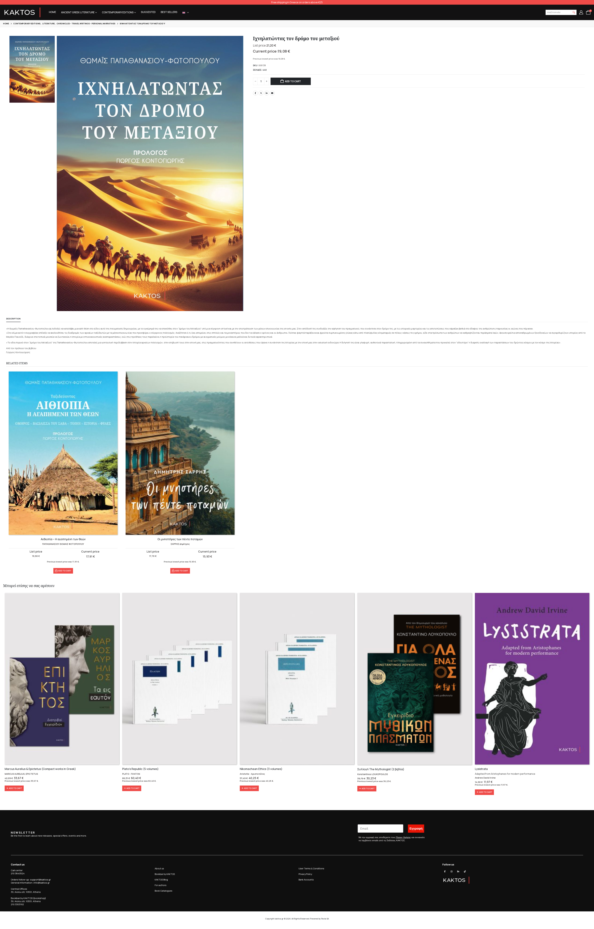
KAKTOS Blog (161, 879)
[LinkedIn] (458, 871)
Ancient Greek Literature (78, 12)
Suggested (148, 12)
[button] (574, 12)
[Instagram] (451, 871)
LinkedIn (266, 93)
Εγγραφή (416, 828)
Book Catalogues (163, 890)
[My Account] (581, 12)
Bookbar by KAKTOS (165, 874)
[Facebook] (444, 871)
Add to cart (293, 81)
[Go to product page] (63, 453)
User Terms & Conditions (311, 868)
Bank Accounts (306, 879)
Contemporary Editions (117, 12)
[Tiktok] (464, 871)
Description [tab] (13, 318)
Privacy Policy (305, 874)
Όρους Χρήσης (403, 837)
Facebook (255, 93)
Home (52, 12)
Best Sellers (169, 12)
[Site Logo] (22, 12)
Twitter (260, 93)
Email (272, 93)
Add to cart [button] (64, 570)
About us (159, 868)
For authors (160, 885)
